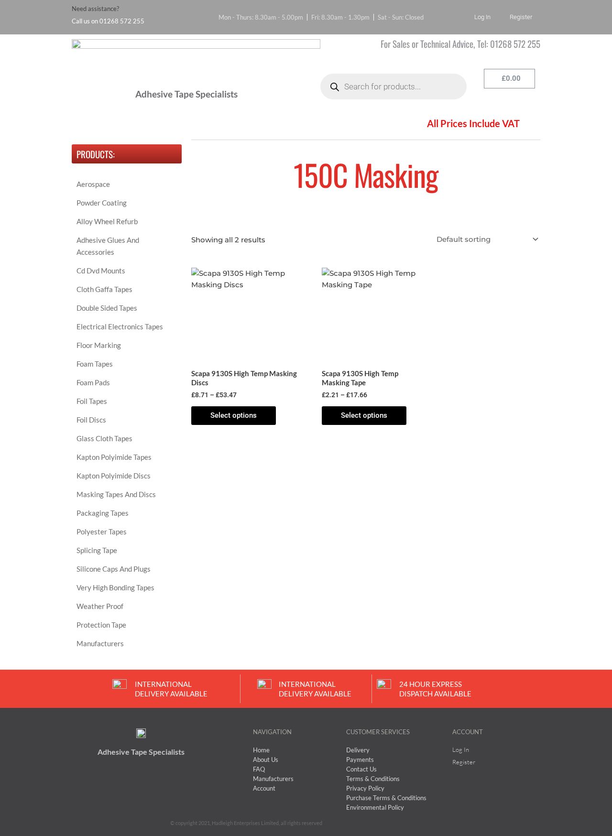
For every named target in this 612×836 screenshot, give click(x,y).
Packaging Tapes (102, 513)
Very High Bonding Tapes (115, 587)
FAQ (198, 124)
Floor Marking (98, 345)
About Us (146, 124)
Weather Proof (99, 606)
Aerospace (93, 184)
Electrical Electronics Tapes (119, 326)
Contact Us (346, 124)
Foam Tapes (94, 363)
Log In (482, 17)
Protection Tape (101, 624)
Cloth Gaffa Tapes (104, 289)
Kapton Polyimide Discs (113, 475)
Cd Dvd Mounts (100, 270)
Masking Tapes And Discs (116, 494)
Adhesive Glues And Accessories (107, 246)
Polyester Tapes (101, 531)
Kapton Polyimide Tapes (114, 457)
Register (521, 17)
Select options (233, 415)
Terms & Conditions (266, 124)
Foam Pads (93, 382)
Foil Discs (91, 419)
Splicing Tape (96, 550)
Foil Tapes (91, 401)
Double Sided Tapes (106, 308)
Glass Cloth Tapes (104, 438)
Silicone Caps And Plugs (113, 569)
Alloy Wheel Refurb (107, 221)
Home (91, 124)
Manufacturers (100, 643)
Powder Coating (101, 202)
